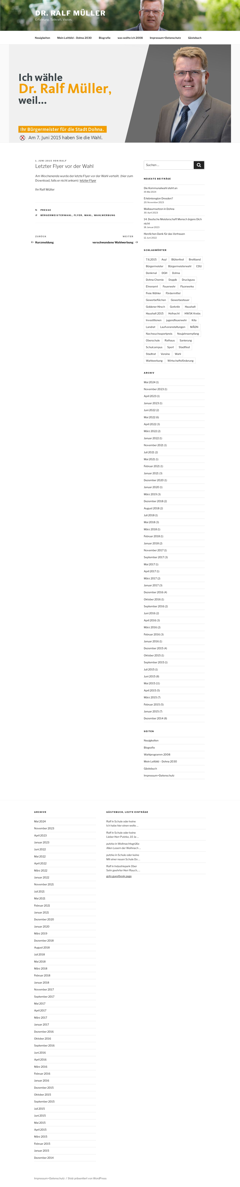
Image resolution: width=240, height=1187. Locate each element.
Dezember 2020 (154, 480)
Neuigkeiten (42, 37)
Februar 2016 (152, 634)
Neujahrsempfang (188, 333)
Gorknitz (175, 306)
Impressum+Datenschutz (165, 37)
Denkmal (151, 272)
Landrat (150, 326)
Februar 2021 (152, 466)
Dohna (176, 272)
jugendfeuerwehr (176, 320)
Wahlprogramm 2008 (157, 754)
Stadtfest (184, 347)
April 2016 (150, 620)
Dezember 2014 (153, 718)
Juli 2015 (149, 669)
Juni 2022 (149, 410)
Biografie (104, 37)
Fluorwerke (187, 286)
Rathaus (170, 340)
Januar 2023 (151, 403)
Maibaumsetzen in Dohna (159, 208)
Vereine (165, 353)
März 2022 (150, 431)
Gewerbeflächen (156, 299)
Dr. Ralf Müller (70, 13)
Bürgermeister (154, 266)
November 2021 (154, 445)
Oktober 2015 (152, 655)
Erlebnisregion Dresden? (158, 198)
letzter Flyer (88, 180)
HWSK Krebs (192, 313)
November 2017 (154, 550)
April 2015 (150, 690)
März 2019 (150, 494)
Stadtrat (151, 353)
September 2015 (154, 662)
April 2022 (150, 424)
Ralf (63, 160)
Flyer (78, 215)
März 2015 (150, 697)
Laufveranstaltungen (172, 326)
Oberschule (153, 340)
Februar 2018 (152, 536)
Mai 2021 (149, 459)
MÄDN (194, 326)
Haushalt (190, 306)
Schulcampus (154, 347)
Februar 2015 (152, 704)
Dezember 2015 (153, 648)
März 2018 (150, 529)
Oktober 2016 (152, 599)
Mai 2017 (149, 564)
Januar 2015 (151, 711)
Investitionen (153, 320)
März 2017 (150, 578)
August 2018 (151, 508)
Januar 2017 (151, 585)
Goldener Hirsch (155, 306)
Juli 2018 (149, 515)
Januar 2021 (151, 473)
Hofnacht (174, 313)
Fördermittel (173, 293)
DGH (164, 272)
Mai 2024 (149, 382)
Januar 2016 (151, 641)
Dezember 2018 (153, 501)
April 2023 (150, 396)
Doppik (173, 279)
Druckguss (188, 279)
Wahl (88, 215)
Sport (170, 347)
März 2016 (150, 627)
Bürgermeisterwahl (56, 215)
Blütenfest (177, 259)
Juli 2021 (149, 452)
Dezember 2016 (153, 592)
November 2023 (154, 389)
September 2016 (154, 606)
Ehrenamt (152, 286)
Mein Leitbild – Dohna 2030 (74, 37)
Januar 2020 (151, 487)
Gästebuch (194, 37)
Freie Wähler (153, 293)
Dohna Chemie (155, 279)
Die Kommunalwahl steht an (160, 188)
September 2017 (154, 557)
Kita (194, 320)
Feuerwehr (169, 286)
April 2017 (150, 571)
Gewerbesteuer (180, 299)
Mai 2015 (149, 683)
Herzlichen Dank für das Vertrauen (164, 233)
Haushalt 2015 (155, 313)
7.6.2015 (151, 259)
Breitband (195, 259)
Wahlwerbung (105, 215)
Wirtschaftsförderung (180, 360)
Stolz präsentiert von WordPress (87, 1178)
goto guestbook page (119, 876)
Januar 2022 (151, 438)
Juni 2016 (149, 613)
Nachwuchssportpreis (159, 333)
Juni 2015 (149, 676)
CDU (199, 266)
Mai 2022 (149, 417)
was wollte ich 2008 (130, 37)
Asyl (163, 259)
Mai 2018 (149, 522)
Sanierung (186, 340)
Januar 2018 (151, 543)
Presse (45, 210)
